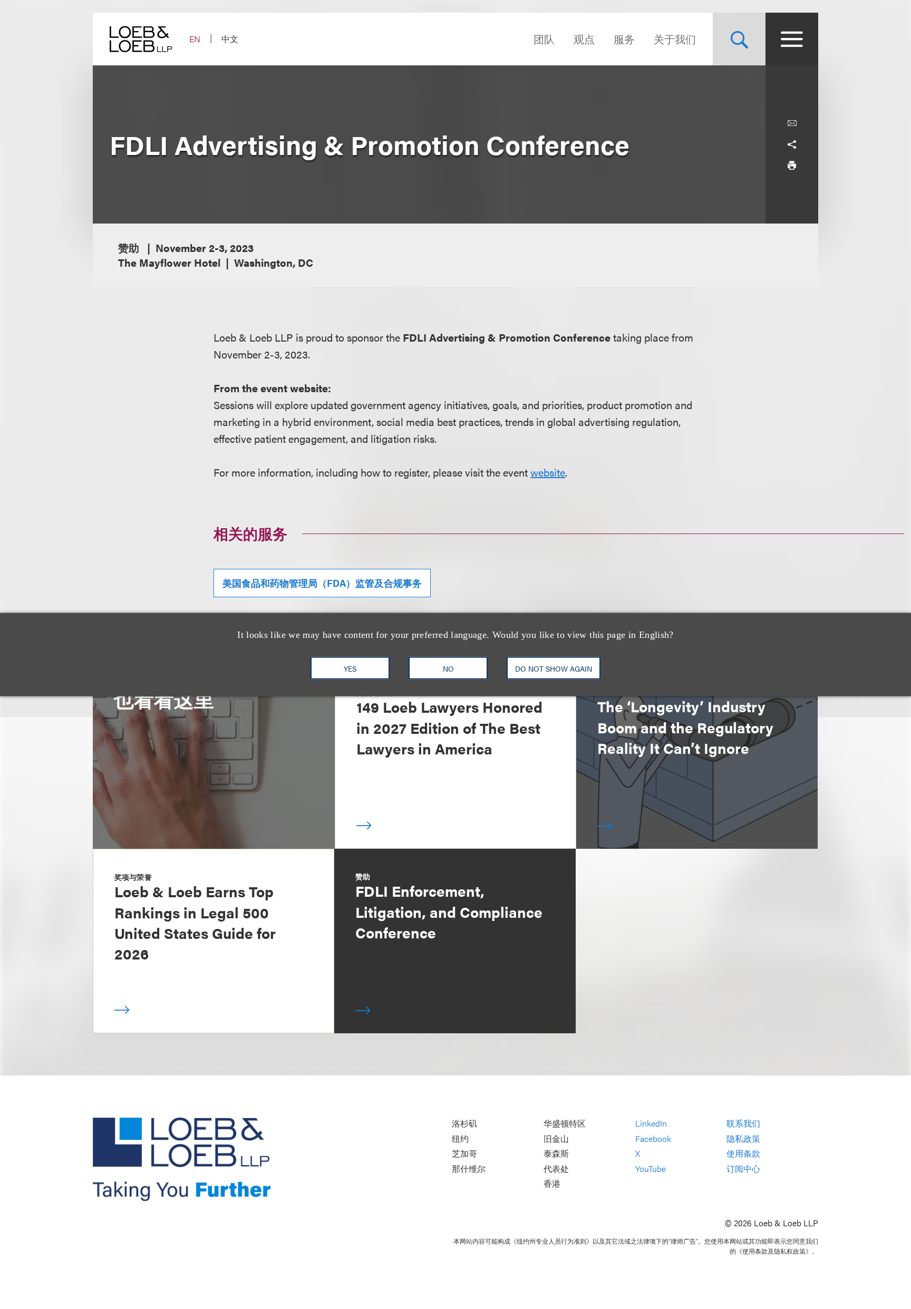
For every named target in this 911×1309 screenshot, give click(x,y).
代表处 (556, 1168)
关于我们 (675, 38)
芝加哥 (464, 1154)
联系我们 (743, 1123)
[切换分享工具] (791, 144)
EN (194, 39)
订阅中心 (743, 1168)
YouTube (650, 1168)
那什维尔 (469, 1168)
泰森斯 (556, 1154)
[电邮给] (792, 123)
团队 (544, 38)
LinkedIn (651, 1123)
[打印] (791, 165)
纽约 (460, 1138)
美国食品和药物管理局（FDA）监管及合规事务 (322, 582)
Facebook (653, 1138)
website (547, 472)
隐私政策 (743, 1138)
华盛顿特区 (565, 1123)
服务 (624, 38)
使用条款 (743, 1154)
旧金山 (556, 1138)
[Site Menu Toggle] (791, 39)
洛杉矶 (464, 1123)
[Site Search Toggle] (739, 39)
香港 (552, 1184)
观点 (584, 38)
